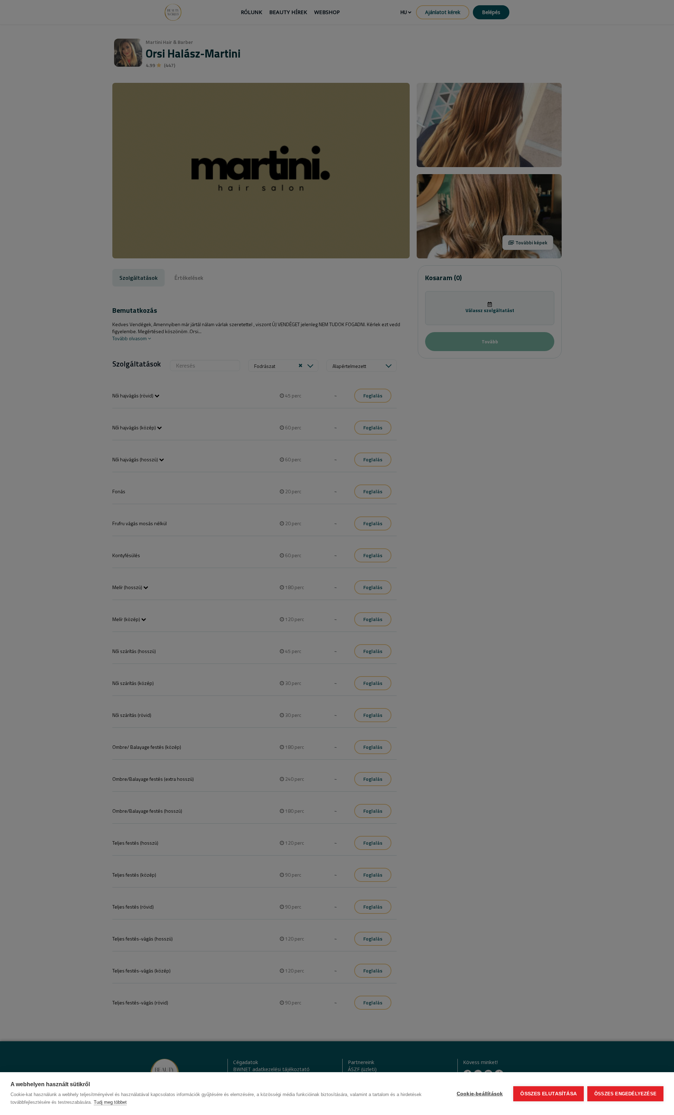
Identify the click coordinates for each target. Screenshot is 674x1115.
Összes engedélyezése (625, 1093)
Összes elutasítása (548, 1093)
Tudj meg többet (110, 1102)
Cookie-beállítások (480, 1093)
